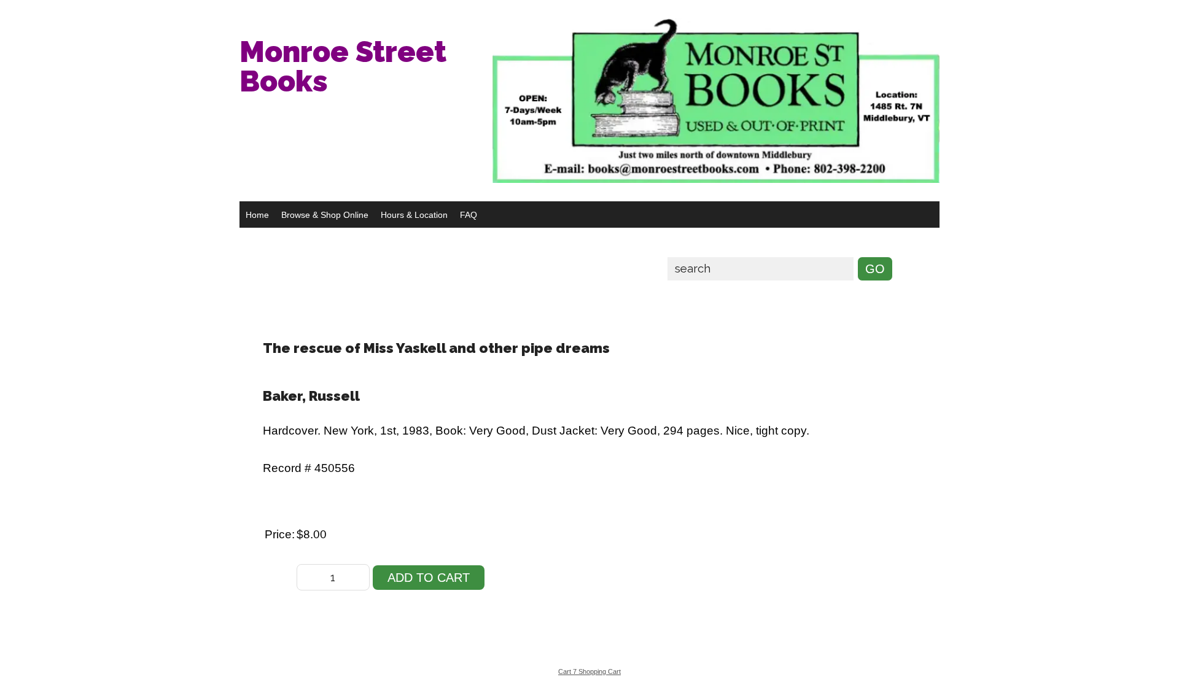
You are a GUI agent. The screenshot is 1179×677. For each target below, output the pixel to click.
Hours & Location (414, 215)
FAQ (468, 215)
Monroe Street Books (342, 66)
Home (257, 215)
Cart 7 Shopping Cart (589, 671)
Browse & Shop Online (324, 215)
